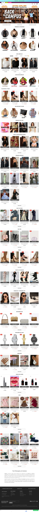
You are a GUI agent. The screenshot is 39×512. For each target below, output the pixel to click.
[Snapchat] (37, 501)
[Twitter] (31, 501)
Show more (19, 152)
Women (3, 2)
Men (6, 2)
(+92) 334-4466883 (4, 494)
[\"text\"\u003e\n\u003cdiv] (4, 197)
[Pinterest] (34, 501)
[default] (26, 511)
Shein (9, 2)
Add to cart (6, 101)
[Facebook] (30, 501)
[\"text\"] (5, 65)
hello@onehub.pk (4, 493)
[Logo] (4, 3)
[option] (6, 25)
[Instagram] (32, 501)
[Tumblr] (35, 501)
